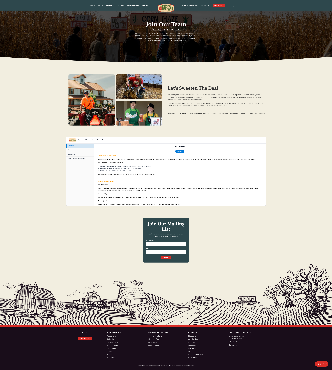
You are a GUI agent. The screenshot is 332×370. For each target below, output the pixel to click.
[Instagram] (83, 332)
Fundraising (192, 342)
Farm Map (111, 357)
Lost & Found (193, 348)
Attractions (111, 336)
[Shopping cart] (233, 5)
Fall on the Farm (154, 339)
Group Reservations (190, 5)
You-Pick (110, 354)
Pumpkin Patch (112, 342)
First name (149, 240)
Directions (146, 5)
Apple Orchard (112, 345)
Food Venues (112, 348)
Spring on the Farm (155, 336)
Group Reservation (195, 354)
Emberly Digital (191, 365)
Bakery (109, 351)
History (191, 351)
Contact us (233, 345)
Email (148, 248)
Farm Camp (152, 342)
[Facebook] (87, 332)
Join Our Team (194, 339)
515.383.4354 (234, 342)
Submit (166, 257)
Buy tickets (218, 5)
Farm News (192, 357)
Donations (192, 345)
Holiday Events (153, 345)
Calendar (110, 339)
